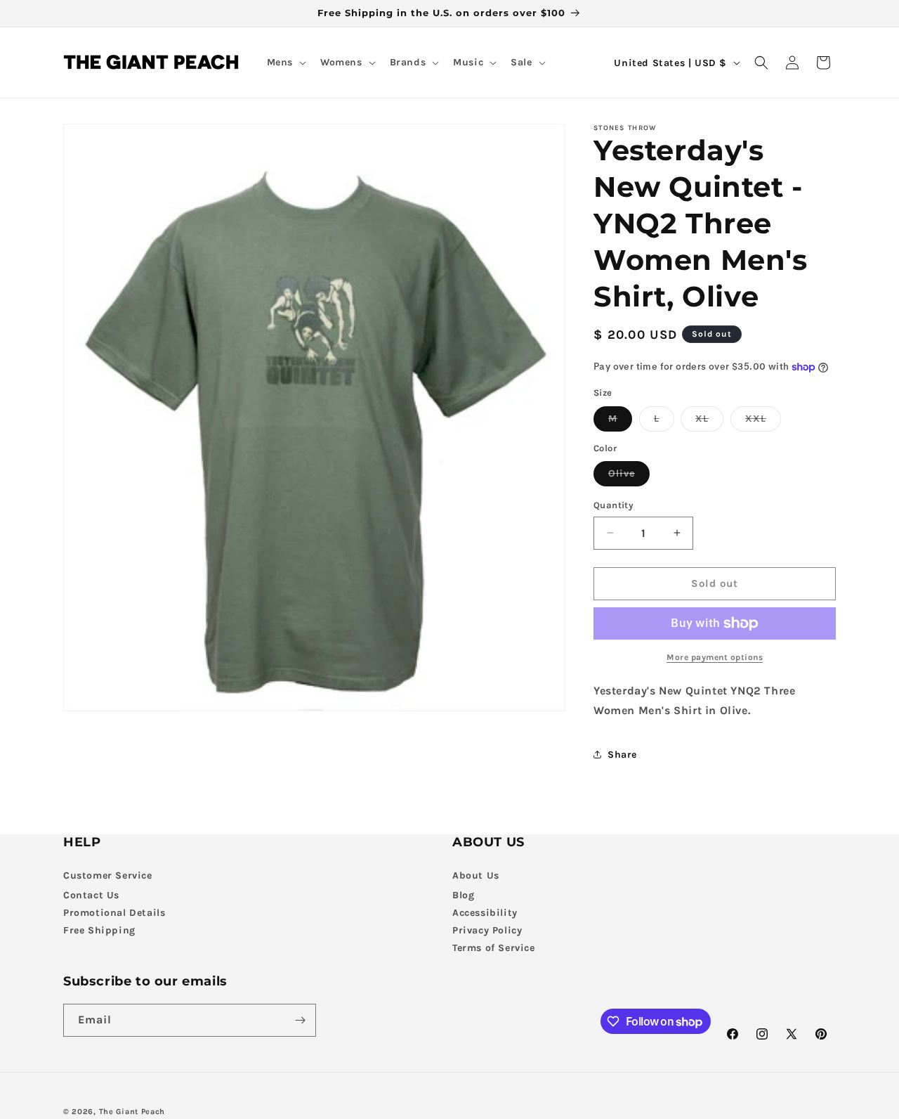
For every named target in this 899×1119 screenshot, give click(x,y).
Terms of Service (493, 947)
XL (709, 422)
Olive (629, 476)
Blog (463, 894)
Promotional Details (114, 912)
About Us (475, 875)
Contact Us (91, 894)
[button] (285, 62)
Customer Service (107, 875)
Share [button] (622, 755)
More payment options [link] (715, 657)
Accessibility (485, 912)
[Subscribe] (299, 1020)
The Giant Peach (132, 1111)
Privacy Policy (487, 930)
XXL (763, 422)
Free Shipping (99, 930)
